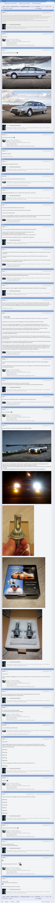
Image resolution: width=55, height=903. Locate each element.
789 (3, 224)
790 (3, 247)
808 (3, 839)
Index (4, 896)
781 (3, 31)
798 (3, 407)
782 (3, 48)
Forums (7, 896)
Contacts (12, 901)
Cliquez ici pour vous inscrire (24, 3)
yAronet (48, 901)
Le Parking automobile (25, 896)
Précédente (37, 6)
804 (3, 737)
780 (3, 10)
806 (3, 792)
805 (3, 775)
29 (35, 8)
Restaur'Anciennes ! (15, 896)
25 (45, 6)
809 (3, 855)
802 (3, 705)
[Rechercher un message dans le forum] (54, 3)
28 (50, 6)
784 (3, 149)
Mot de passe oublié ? (37, 3)
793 (3, 298)
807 (3, 823)
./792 (8, 317)
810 (3, 876)
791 (3, 269)
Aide (2, 901)
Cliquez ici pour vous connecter (11, 3)
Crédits (18, 901)
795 (3, 357)
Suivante (39, 8)
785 (3, 159)
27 (48, 6)
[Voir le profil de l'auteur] (7, 34)
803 (3, 723)
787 (3, 188)
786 (3, 174)
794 (3, 311)
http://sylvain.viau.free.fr (15, 24)
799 (3, 423)
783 (3, 132)
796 (3, 378)
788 (3, 203)
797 (3, 394)
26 (47, 6)
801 (3, 689)
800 (3, 669)
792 (3, 283)
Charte (7, 901)
